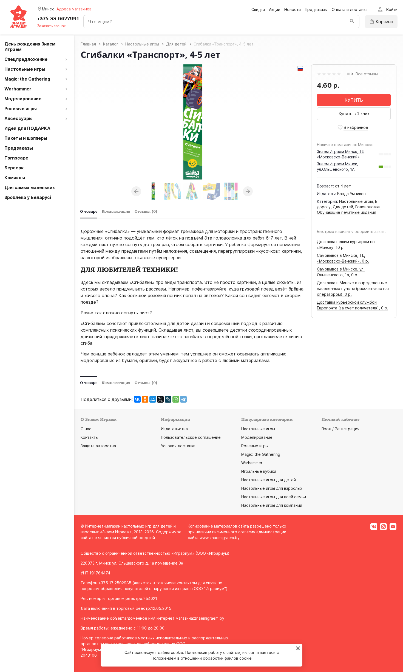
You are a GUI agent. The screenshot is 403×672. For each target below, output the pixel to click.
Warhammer (251, 462)
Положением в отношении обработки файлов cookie (202, 658)
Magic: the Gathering (260, 454)
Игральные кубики (258, 471)
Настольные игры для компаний (271, 505)
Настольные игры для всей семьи (273, 496)
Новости (292, 9)
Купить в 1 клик (354, 113)
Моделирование (257, 437)
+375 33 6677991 (58, 18)
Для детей (343, 206)
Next (248, 191)
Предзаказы (316, 9)
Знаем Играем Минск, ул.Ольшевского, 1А (337, 166)
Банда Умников (351, 193)
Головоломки (368, 206)
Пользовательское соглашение (191, 437)
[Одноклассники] (145, 399)
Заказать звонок (51, 26)
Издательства (174, 428)
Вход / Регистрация (340, 428)
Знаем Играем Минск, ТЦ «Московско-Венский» (341, 154)
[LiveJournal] (168, 399)
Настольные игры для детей (268, 479)
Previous (136, 191)
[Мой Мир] (152, 399)
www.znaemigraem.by (220, 537)
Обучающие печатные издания (346, 212)
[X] (160, 399)
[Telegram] (183, 399)
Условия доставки (178, 445)
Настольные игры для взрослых (271, 488)
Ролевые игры (254, 445)
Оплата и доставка (350, 9)
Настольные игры (356, 201)
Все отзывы (367, 74)
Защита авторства (98, 445)
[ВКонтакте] (137, 399)
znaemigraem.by (209, 618)
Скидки (258, 9)
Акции (274, 9)
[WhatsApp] (175, 399)
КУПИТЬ (354, 100)
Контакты (89, 437)
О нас (86, 428)
